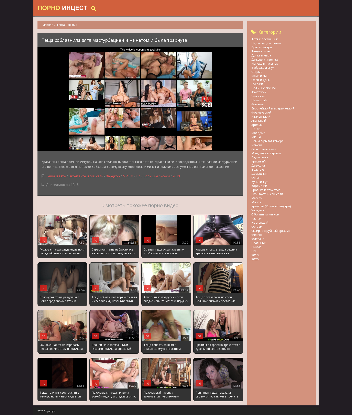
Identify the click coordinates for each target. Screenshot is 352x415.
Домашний (259, 173)
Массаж (256, 198)
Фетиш (256, 235)
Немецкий (259, 100)
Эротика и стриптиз (265, 190)
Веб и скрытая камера (267, 141)
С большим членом (265, 214)
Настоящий (259, 222)
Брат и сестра (261, 47)
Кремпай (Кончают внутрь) (271, 206)
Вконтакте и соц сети (86, 176)
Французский (261, 112)
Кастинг (257, 218)
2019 (176, 176)
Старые (256, 72)
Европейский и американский (272, 108)
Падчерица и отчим (266, 43)
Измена (257, 145)
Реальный (258, 243)
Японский (258, 96)
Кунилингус (259, 182)
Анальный (258, 120)
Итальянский (260, 116)
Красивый (258, 161)
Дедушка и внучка (264, 59)
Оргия (255, 177)
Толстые (257, 169)
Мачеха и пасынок (264, 63)
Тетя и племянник (264, 39)
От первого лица (263, 149)
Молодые (258, 133)
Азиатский (258, 92)
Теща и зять (56, 176)
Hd (138, 176)
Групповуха (259, 157)
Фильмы (257, 104)
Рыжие (256, 247)
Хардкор (113, 176)
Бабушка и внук (262, 67)
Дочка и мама (261, 55)
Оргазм (256, 226)
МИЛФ (128, 176)
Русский (257, 84)
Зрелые (257, 125)
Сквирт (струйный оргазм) (270, 230)
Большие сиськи (156, 176)
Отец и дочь (260, 80)
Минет (256, 202)
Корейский (259, 186)
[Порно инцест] (62, 8)
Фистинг (257, 239)
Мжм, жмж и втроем (266, 153)
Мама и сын (259, 76)
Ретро (256, 129)
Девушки (258, 165)
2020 (255, 259)
